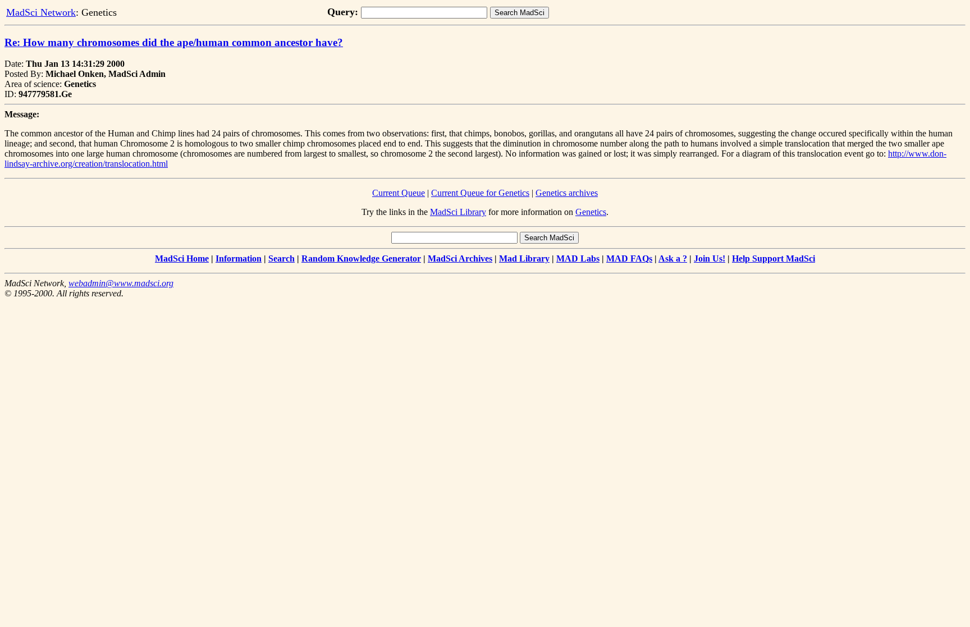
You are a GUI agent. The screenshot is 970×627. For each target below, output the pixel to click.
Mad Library (524, 258)
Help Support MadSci (773, 258)
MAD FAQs (629, 258)
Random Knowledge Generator (361, 258)
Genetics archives (567, 193)
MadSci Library (458, 212)
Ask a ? (672, 258)
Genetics (590, 212)
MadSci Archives (460, 258)
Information (239, 258)
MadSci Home (182, 258)
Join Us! (709, 258)
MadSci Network (41, 12)
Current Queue (398, 193)
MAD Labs (578, 258)
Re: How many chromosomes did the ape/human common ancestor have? (173, 42)
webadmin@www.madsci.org (120, 283)
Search (281, 258)
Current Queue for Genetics (480, 193)
